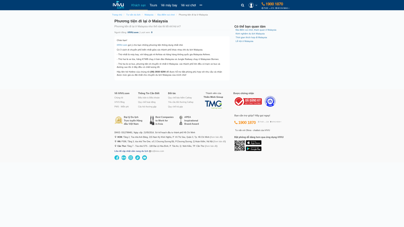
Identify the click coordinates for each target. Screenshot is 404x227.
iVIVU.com (122, 45)
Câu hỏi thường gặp (147, 106)
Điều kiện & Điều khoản (149, 97)
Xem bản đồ (216, 137)
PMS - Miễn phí (121, 106)
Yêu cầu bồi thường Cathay (180, 102)
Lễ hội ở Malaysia (244, 41)
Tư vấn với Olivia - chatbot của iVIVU (252, 130)
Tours (153, 5)
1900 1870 (274, 4)
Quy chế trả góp (175, 106)
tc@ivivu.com (157, 151)
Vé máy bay (169, 5)
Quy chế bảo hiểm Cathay (180, 97)
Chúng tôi (118, 97)
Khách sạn (139, 5)
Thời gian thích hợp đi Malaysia (251, 37)
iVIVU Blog (119, 102)
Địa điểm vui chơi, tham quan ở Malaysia (256, 30)
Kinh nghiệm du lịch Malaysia (250, 33)
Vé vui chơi (188, 5)
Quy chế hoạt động (146, 102)
